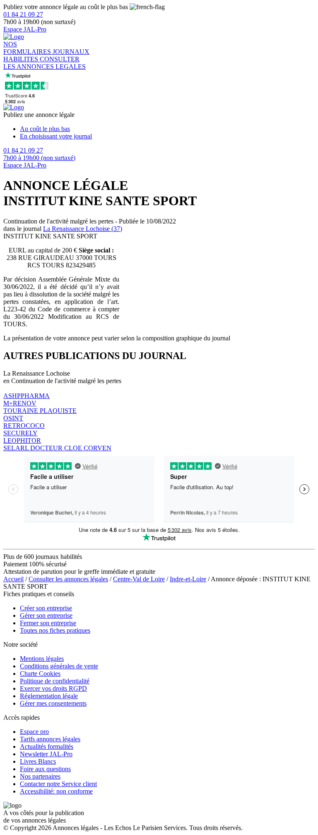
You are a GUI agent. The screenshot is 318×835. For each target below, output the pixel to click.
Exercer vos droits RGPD (53, 688)
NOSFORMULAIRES (28, 48)
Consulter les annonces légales (68, 579)
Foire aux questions (45, 768)
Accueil (13, 579)
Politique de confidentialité (54, 681)
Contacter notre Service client (58, 783)
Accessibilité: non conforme (56, 791)
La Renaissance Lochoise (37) (82, 228)
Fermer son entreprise (48, 622)
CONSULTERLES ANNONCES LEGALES (44, 63)
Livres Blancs (38, 761)
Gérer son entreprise (46, 615)
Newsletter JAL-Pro (46, 753)
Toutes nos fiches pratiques (55, 630)
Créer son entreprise (46, 608)
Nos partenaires (40, 776)
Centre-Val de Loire (139, 579)
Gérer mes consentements (53, 703)
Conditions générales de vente (59, 666)
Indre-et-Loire (188, 579)
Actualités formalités (46, 746)
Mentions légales (42, 658)
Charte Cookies (40, 673)
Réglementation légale (49, 695)
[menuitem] (167, 129)
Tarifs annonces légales (50, 739)
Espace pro (34, 731)
